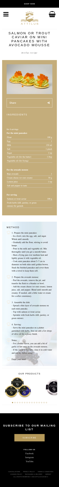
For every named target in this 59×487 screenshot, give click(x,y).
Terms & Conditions (45, 471)
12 (39, 402)
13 (41, 402)
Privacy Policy (29, 471)
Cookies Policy (16, 474)
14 (44, 402)
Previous (5, 386)
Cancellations (14, 471)
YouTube (29, 461)
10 (34, 402)
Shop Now (29, 4)
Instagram (29, 457)
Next (53, 386)
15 (46, 402)
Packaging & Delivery (33, 474)
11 (36, 402)
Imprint (48, 474)
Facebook (29, 453)
